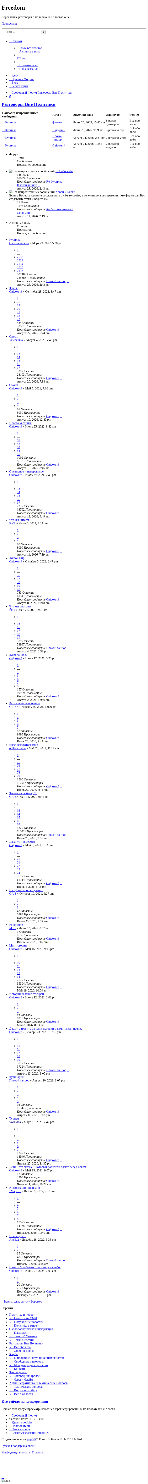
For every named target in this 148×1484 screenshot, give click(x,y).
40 (18, 589)
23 (18, 319)
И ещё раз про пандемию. (26, 890)
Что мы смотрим (20, 606)
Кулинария (16, 1077)
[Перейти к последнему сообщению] (68, 281)
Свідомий (58, 130)
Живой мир (16, 558)
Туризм (14, 1118)
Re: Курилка (54, 181)
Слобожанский (19, 243)
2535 (20, 267)
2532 (20, 257)
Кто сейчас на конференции (25, 1401)
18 (18, 634)
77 (18, 769)
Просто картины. (20, 423)
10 (18, 962)
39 (18, 585)
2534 (20, 263)
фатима (57, 122)
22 (18, 315)
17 (18, 367)
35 (18, 495)
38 (18, 582)
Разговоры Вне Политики (29, 104)
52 (18, 443)
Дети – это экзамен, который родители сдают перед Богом (47, 1167)
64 (18, 814)
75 (18, 762)
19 (18, 305)
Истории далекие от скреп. (27, 994)
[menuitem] (29, 48)
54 (18, 450)
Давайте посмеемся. (22, 841)
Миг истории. (18, 945)
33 (18, 488)
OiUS (12, 706)
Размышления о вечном (24, 703)
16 (18, 364)
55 (18, 454)
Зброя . (13, 288)
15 (18, 360)
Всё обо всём (64, 171)
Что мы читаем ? (20, 520)
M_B (12, 928)
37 (18, 502)
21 (18, 312)
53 (18, 447)
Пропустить (9, 23)
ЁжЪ (12, 523)
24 (18, 872)
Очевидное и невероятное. (26, 471)
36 (18, 499)
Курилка (10, 122)
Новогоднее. (17, 1236)
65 (18, 817)
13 (18, 353)
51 (18, 440)
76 (18, 765)
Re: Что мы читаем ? (59, 209)
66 (18, 821)
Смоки (13, 385)
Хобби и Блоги (65, 192)
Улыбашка (16, 340)
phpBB (31, 1439)
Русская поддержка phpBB (19, 1445)
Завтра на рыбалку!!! (23, 793)
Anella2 (14, 1239)
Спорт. (13, 336)
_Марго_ (15, 1191)
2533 (20, 260)
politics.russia (17, 748)
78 (18, 772)
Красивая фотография (23, 744)
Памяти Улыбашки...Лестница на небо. (35, 1267)
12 (18, 969)
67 (18, 824)
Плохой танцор (57, 137)
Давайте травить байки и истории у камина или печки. (45, 1028)
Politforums (16, 924)
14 (18, 357)
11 (18, 966)
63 (18, 810)
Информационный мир (24, 1187)
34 (18, 492)
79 (18, 776)
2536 (20, 270)
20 (18, 308)
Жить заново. (18, 654)
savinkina (15, 1122)
